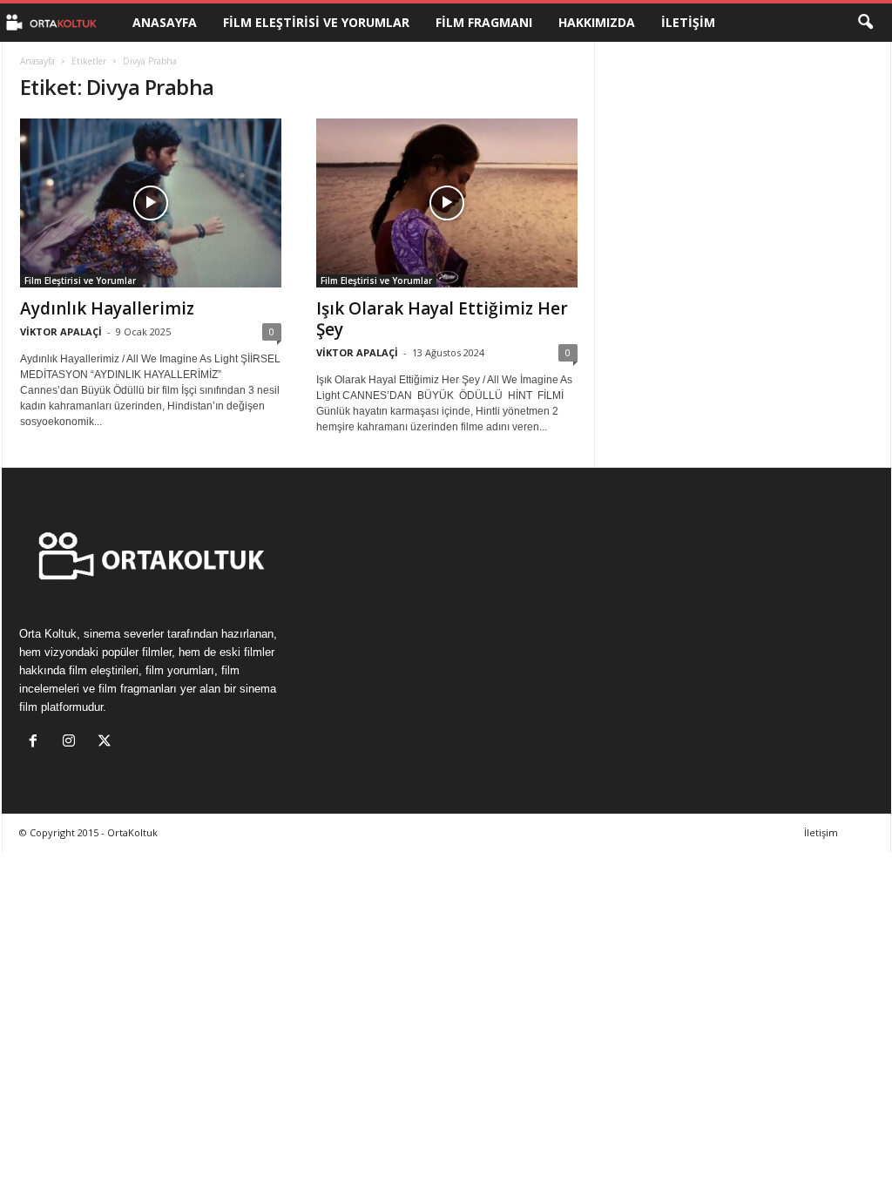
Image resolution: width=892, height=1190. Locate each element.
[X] (107, 742)
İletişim (688, 22)
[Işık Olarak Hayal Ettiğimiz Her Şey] (447, 202)
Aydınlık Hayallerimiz (107, 308)
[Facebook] (37, 742)
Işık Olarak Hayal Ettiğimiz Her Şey (442, 319)
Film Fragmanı (484, 22)
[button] (865, 22)
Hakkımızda (596, 22)
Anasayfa (164, 22)
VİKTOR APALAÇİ (61, 331)
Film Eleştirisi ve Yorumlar (316, 22)
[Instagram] (73, 742)
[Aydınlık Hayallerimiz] (150, 202)
